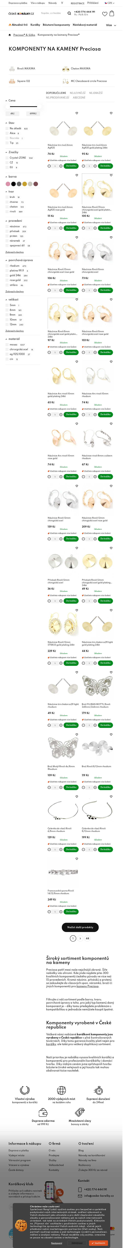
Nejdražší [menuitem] (96, 93)
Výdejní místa (16, 1155)
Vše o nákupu (38, 3)
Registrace (77, 4)
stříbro (16, 285)
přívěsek (18, 231)
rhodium (18, 266)
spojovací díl (20, 246)
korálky (51, 1044)
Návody (52, 3)
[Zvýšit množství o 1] (60, 166)
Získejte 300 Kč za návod (92, 1170)
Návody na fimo (87, 1160)
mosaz (17, 345)
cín (14, 359)
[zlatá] (24, 183)
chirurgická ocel (21, 349)
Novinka (16, 138)
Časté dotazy (16, 1170)
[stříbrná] (30, 183)
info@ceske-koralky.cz (99, 1196)
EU (13, 167)
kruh (15, 197)
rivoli (16, 212)
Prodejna (54, 1155)
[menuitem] (18, 25)
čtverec (17, 202)
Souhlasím (100, 1243)
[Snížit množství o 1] (49, 166)
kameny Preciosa (87, 986)
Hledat (69, 13)
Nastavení (56, 1243)
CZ (14, 163)
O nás (52, 1151)
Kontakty (54, 1170)
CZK (110, 3)
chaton (17, 207)
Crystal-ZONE (21, 158)
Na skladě (19, 128)
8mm (16, 315)
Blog (81, 1151)
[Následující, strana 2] (80, 938)
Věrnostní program (20, 1160)
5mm (14, 305)
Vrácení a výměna (19, 1165)
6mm (16, 310)
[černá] (13, 183)
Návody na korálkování (91, 1155)
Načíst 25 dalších (80, 927)
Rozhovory (84, 1165)
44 (87, 938)
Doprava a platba (18, 3)
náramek (17, 241)
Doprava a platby (19, 1151)
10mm (16, 320)
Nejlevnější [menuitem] (78, 93)
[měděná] (35, 183)
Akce (14, 133)
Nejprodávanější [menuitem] (57, 98)
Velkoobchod (56, 1165)
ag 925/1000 (20, 354)
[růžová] (8, 183)
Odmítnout (77, 1243)
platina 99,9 (19, 271)
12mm (16, 324)
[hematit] (19, 183)
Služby (52, 1160)
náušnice (18, 226)
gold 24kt (19, 275)
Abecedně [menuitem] (79, 98)
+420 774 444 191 (84, 12)
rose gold (19, 280)
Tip (14, 143)
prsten (16, 236)
